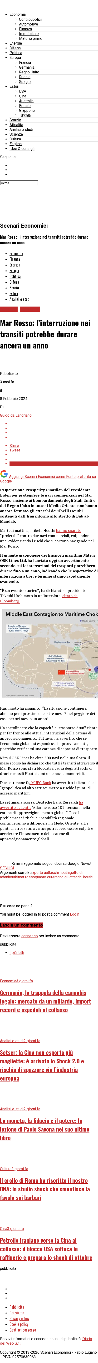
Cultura (15, 139)
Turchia (25, 115)
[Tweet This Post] (54, 428)
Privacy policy (19, 1318)
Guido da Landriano (16, 415)
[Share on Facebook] (54, 423)
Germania (26, 67)
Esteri (14, 86)
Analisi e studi (21, 129)
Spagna (25, 81)
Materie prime (30, 38)
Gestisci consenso (23, 1330)
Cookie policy (19, 1324)
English (16, 144)
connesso (29, 936)
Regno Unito (29, 72)
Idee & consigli (22, 148)
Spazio (15, 120)
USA (22, 91)
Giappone (27, 110)
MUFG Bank (40, 782)
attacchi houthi (58, 872)
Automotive (28, 24)
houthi (13, 877)
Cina (22, 96)
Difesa (15, 48)
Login (74, 914)
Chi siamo (17, 1313)
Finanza (25, 29)
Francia (25, 62)
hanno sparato (68, 530)
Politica (16, 53)
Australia (26, 101)
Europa (15, 57)
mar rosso (26, 877)
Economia (18, 14)
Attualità (16, 125)
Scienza (16, 134)
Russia (24, 77)
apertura (39, 872)
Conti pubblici (30, 19)
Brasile (25, 105)
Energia (16, 43)
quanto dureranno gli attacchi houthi (64, 877)
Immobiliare (29, 33)
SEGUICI (7, 868)
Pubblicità (17, 1307)
